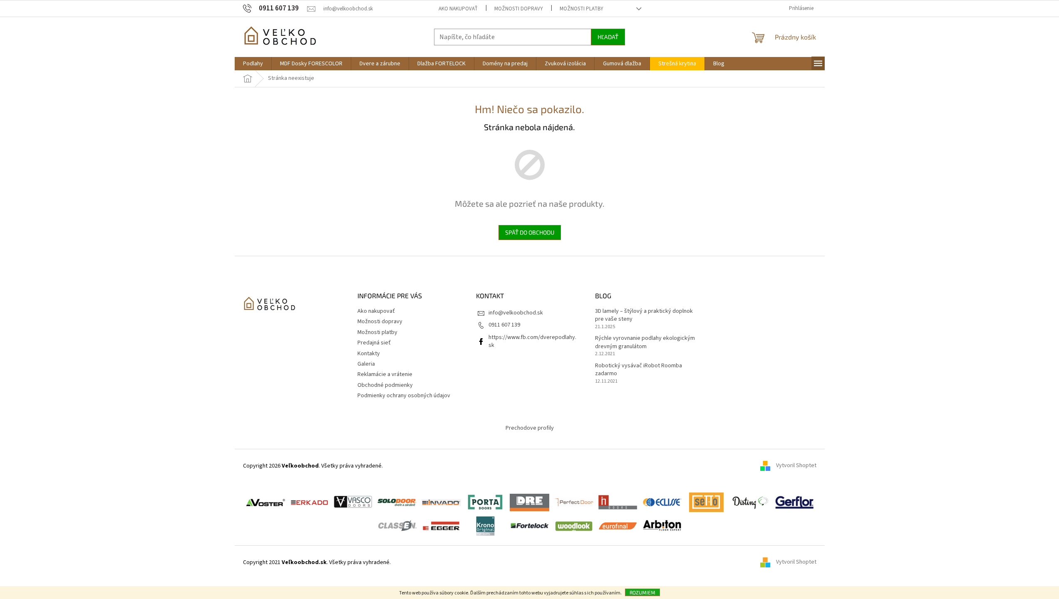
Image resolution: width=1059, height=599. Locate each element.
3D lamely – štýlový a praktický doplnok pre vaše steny (644, 315)
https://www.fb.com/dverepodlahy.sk (532, 341)
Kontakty (368, 353)
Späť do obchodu (529, 232)
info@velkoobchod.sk (516, 313)
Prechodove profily (530, 428)
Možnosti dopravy (518, 8)
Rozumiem (642, 592)
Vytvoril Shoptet (796, 466)
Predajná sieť (374, 343)
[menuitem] (253, 63)
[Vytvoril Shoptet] (768, 562)
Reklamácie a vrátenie (384, 374)
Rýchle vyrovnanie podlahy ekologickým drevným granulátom (645, 342)
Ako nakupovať (458, 8)
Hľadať (608, 36)
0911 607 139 (504, 325)
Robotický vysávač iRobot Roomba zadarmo (638, 370)
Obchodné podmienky (385, 385)
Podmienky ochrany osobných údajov (403, 395)
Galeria (366, 364)
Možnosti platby (581, 8)
